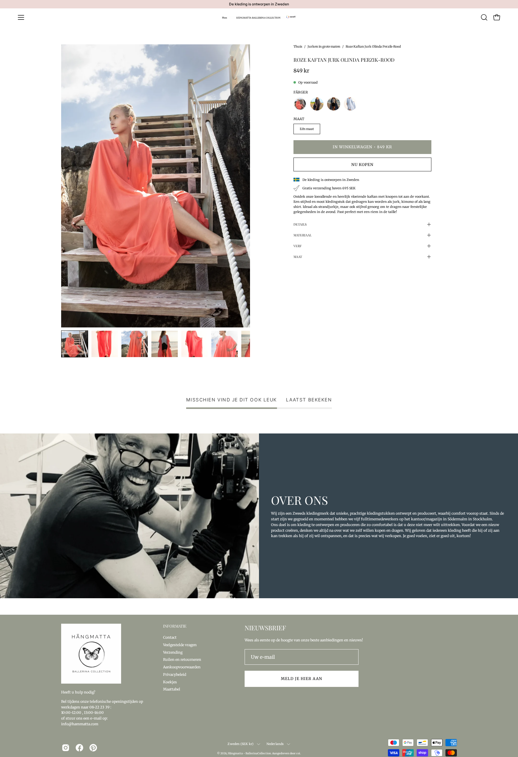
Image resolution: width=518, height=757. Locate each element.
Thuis (297, 47)
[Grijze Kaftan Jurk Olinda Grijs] (333, 104)
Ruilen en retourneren (182, 659)
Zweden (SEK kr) (241, 744)
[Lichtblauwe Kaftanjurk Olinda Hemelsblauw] (350, 104)
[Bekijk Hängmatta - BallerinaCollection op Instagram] (65, 747)
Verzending (173, 652)
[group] (259, 4)
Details (300, 224)
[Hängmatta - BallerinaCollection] (259, 17)
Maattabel (171, 689)
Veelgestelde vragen (180, 644)
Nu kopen (362, 164)
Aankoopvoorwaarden (182, 667)
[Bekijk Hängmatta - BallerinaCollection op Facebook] (79, 747)
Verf (297, 246)
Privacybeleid (174, 674)
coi (298, 753)
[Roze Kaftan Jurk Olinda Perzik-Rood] (74, 343)
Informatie (174, 626)
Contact (170, 637)
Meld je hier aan (301, 678)
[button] (484, 17)
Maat (297, 256)
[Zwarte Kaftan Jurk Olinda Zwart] (316, 104)
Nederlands (275, 744)
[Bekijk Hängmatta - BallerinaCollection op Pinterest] (93, 747)
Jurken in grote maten (324, 47)
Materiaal (302, 235)
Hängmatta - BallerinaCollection (249, 753)
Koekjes (170, 681)
